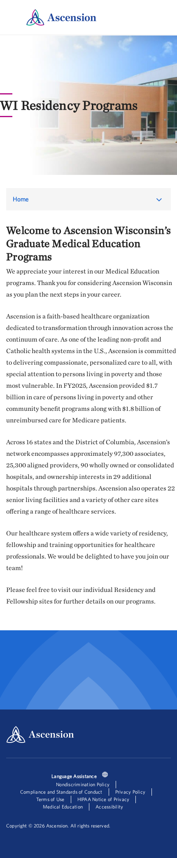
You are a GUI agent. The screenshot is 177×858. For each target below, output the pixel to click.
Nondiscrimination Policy (82, 784)
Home (21, 199)
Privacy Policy (130, 792)
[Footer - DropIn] (105, 775)
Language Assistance (74, 776)
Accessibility (109, 807)
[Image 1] (61, 17)
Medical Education (63, 807)
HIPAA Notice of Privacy (103, 799)
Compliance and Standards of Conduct (61, 792)
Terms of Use (50, 799)
